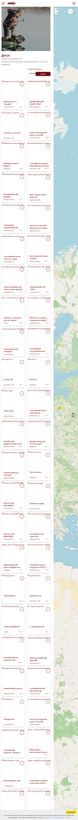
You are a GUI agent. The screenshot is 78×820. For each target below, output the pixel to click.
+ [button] (56, 9)
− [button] (56, 12)
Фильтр (43, 74)
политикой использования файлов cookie (56, 817)
